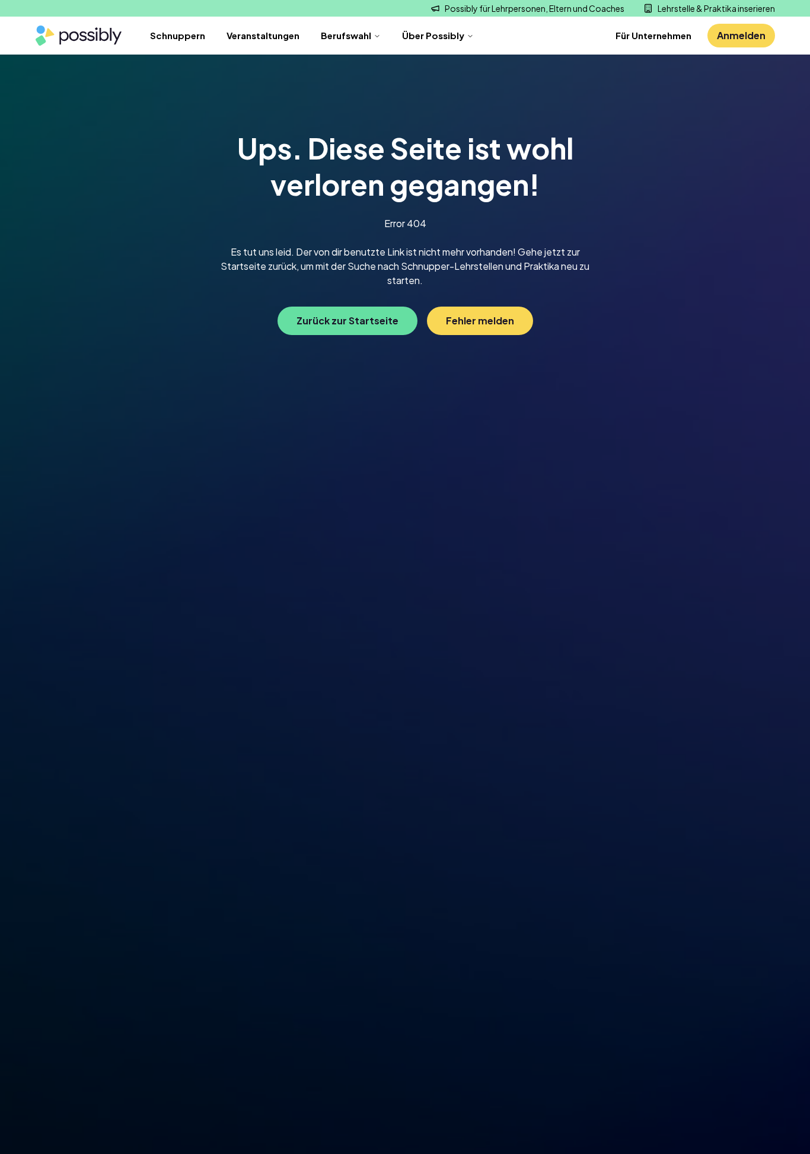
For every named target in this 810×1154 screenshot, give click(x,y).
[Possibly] (78, 35)
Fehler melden (480, 320)
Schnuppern (177, 35)
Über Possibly (433, 35)
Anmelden (741, 35)
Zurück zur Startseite (347, 320)
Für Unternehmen (653, 35)
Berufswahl (346, 35)
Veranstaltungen (263, 35)
